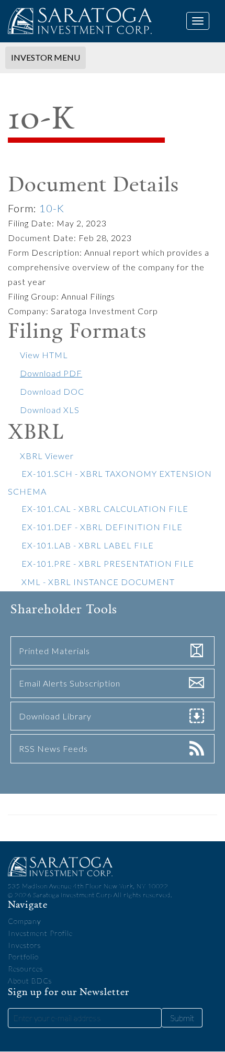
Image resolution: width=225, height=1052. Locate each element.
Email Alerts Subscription (69, 683)
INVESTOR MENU (45, 57)
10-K (51, 208)
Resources (25, 968)
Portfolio (23, 956)
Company (24, 921)
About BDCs (30, 980)
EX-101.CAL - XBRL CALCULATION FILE (104, 508)
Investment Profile (40, 933)
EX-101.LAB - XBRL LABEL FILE (87, 545)
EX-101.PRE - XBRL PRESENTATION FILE (107, 563)
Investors (24, 945)
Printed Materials (54, 651)
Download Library (55, 716)
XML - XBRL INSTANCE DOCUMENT (98, 582)
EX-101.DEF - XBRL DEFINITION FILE (102, 527)
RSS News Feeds (53, 748)
